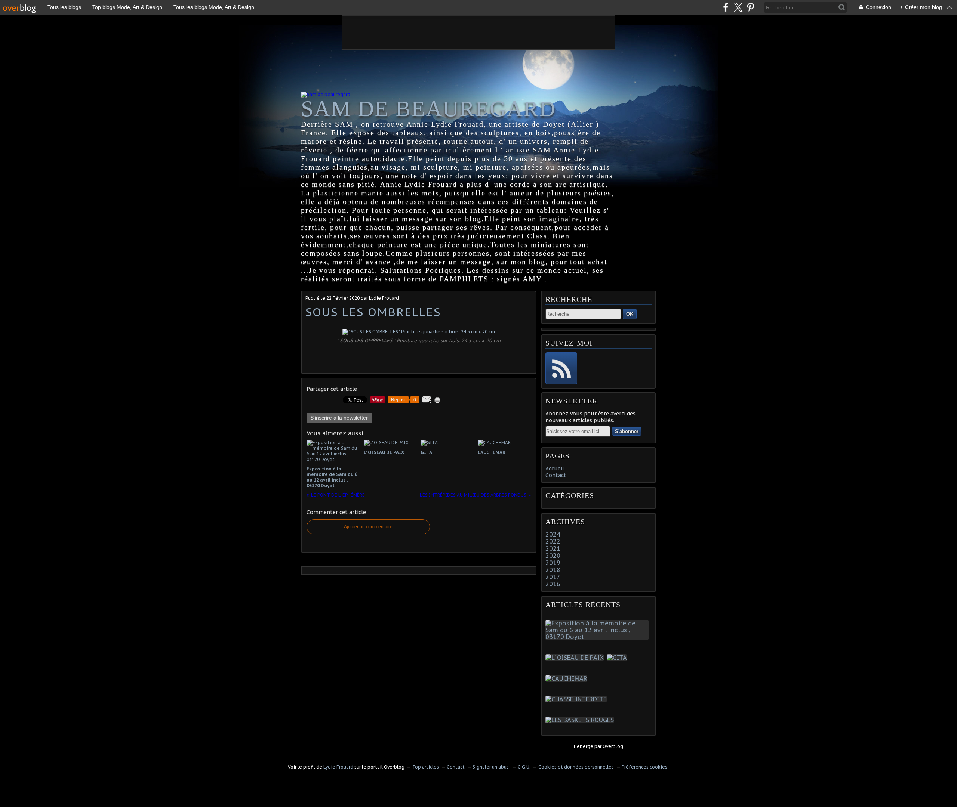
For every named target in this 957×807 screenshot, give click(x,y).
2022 (552, 541)
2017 (552, 577)
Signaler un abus (491, 767)
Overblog (613, 746)
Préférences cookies (644, 767)
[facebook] (725, 7)
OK (629, 314)
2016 (552, 584)
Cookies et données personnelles (576, 767)
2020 (552, 555)
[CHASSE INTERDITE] (577, 699)
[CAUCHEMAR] (567, 678)
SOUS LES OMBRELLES (373, 311)
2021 (552, 548)
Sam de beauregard (428, 108)
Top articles (425, 767)
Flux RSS (561, 368)
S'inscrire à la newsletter (339, 418)
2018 (552, 569)
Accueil (554, 468)
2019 (552, 562)
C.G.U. (524, 767)
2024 (552, 534)
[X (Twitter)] (738, 7)
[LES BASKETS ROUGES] (581, 720)
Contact (555, 475)
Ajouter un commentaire (368, 526)
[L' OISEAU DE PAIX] (576, 657)
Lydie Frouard (338, 767)
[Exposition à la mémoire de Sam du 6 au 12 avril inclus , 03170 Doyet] (598, 637)
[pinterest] (750, 7)
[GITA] (618, 657)
